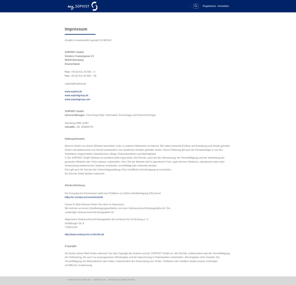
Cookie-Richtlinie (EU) (79, 280)
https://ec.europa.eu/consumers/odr (84, 197)
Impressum (100, 280)
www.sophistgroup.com (77, 99)
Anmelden (223, 6)
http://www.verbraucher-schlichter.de (84, 234)
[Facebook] (172, 6)
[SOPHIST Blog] (183, 6)
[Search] (196, 6)
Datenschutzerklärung (121, 280)
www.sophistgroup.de (76, 95)
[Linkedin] (178, 6)
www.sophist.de (73, 91)
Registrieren (209, 6)
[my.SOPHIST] (82, 6)
